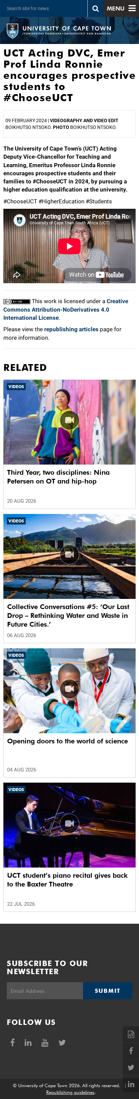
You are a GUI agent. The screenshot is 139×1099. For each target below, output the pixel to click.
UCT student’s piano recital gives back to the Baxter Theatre (67, 879)
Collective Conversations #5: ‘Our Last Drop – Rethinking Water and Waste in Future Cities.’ (68, 615)
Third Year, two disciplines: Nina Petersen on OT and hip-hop (58, 476)
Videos (16, 386)
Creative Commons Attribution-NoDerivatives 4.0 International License (65, 309)
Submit (107, 990)
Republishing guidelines (70, 1092)
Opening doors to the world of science (67, 741)
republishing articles (71, 329)
